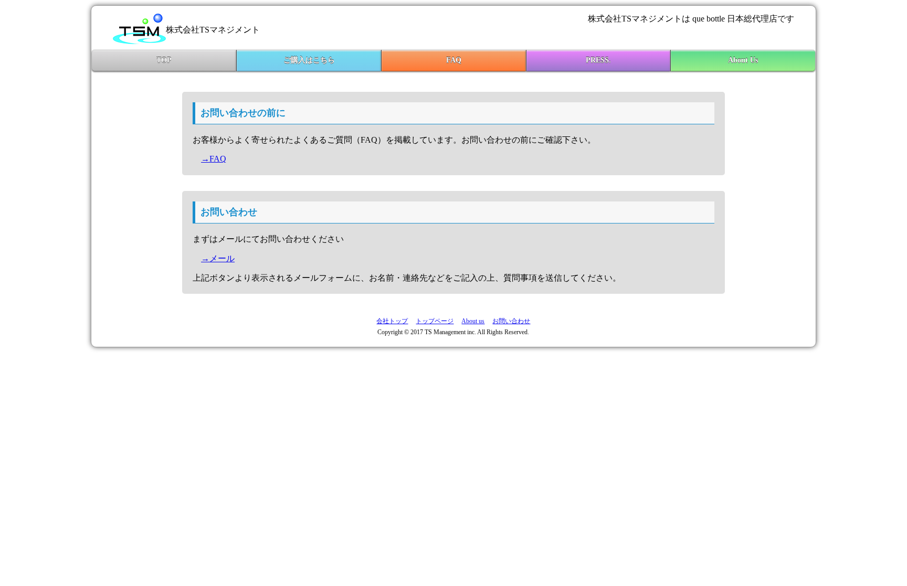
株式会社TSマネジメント (213, 29)
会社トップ (392, 321)
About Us (743, 60)
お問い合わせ (511, 321)
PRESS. (598, 60)
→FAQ (213, 158)
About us (472, 321)
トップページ (435, 321)
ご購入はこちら (309, 60)
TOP (164, 60)
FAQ (453, 60)
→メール (218, 258)
